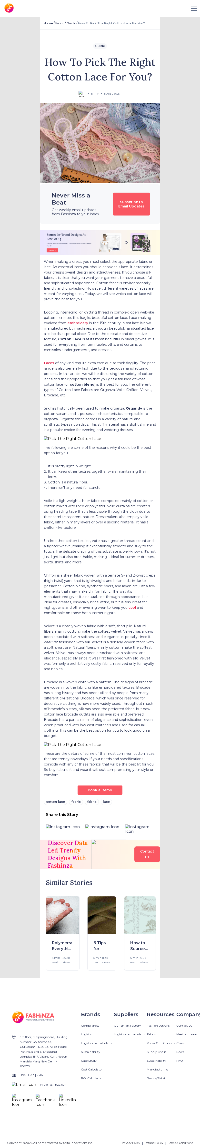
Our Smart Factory (127, 1025)
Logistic (86, 1034)
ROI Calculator (91, 1078)
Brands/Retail (156, 1078)
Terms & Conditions (180, 1143)
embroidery (78, 323)
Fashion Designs (158, 1025)
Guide (71, 23)
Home (48, 23)
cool (133, 607)
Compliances (90, 1025)
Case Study (89, 1060)
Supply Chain (156, 1052)
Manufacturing (157, 1069)
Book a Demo (100, 790)
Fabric (59, 23)
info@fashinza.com (54, 1084)
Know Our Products (161, 1043)
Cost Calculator (92, 1069)
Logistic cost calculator (97, 1043)
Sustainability (90, 1052)
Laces (49, 363)
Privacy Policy (131, 1143)
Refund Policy (154, 1143)
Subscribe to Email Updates (131, 204)
